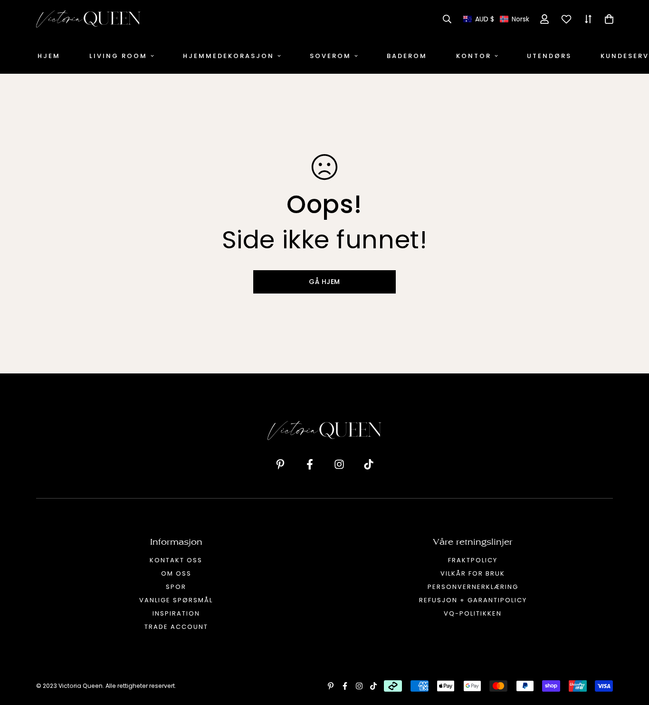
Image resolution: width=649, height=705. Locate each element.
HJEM (49, 55)
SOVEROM (330, 55)
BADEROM (407, 55)
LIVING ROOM (118, 55)
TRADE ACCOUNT (176, 626)
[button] (496, 19)
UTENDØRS (549, 55)
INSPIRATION (176, 613)
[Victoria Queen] (88, 19)
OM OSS (176, 573)
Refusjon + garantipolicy (473, 600)
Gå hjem (324, 281)
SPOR (176, 586)
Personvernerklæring (473, 586)
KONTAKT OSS (176, 560)
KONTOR (473, 55)
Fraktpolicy (472, 560)
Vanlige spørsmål (176, 600)
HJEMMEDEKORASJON (228, 55)
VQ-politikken (473, 613)
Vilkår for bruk (472, 573)
